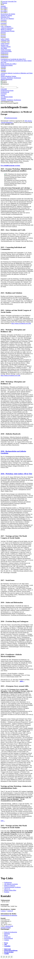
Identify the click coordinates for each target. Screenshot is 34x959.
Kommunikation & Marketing (9, 915)
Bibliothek (7, 933)
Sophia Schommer (6, 49)
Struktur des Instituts (6, 15)
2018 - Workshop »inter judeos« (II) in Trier (16, 474)
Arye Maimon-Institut (7, 97)
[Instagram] (9, 957)
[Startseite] (8, 1)
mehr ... (3, 820)
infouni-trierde (9, 926)
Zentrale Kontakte (6, 927)
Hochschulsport (8, 938)
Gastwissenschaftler (6, 51)
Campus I (3, 911)
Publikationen (4, 53)
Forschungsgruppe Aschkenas (12, 887)
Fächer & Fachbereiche (10, 932)
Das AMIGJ (4, 7)
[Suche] (17, 87)
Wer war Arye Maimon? (7, 18)
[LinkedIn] (12, 957)
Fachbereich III (5, 92)
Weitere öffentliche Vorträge (8, 76)
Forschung (4, 20)
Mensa (6, 935)
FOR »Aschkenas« (6, 26)
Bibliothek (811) (5, 17)
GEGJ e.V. (7, 888)
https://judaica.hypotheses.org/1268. (21, 323)
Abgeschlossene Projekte (7, 31)
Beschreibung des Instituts (8, 14)
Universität (4, 89)
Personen (3, 32)
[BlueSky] (4, 957)
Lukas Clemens (5, 39)
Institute (3, 95)
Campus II (10, 911)
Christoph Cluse (5, 40)
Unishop (6, 940)
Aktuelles (3, 67)
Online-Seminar (5, 43)
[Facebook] (2, 957)
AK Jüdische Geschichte (11, 884)
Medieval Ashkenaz (6, 29)
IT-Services (7, 937)
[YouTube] (7, 957)
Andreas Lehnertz (6, 46)
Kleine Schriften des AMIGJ (8, 64)
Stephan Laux (4, 45)
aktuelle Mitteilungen (6, 79)
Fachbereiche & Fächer (7, 90)
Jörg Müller (4, 48)
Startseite (3, 6)
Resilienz (6, 892)
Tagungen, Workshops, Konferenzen (11, 78)
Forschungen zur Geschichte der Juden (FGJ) (13, 59)
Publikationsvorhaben (7, 65)
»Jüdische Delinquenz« (7, 28)
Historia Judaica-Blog (10, 890)
